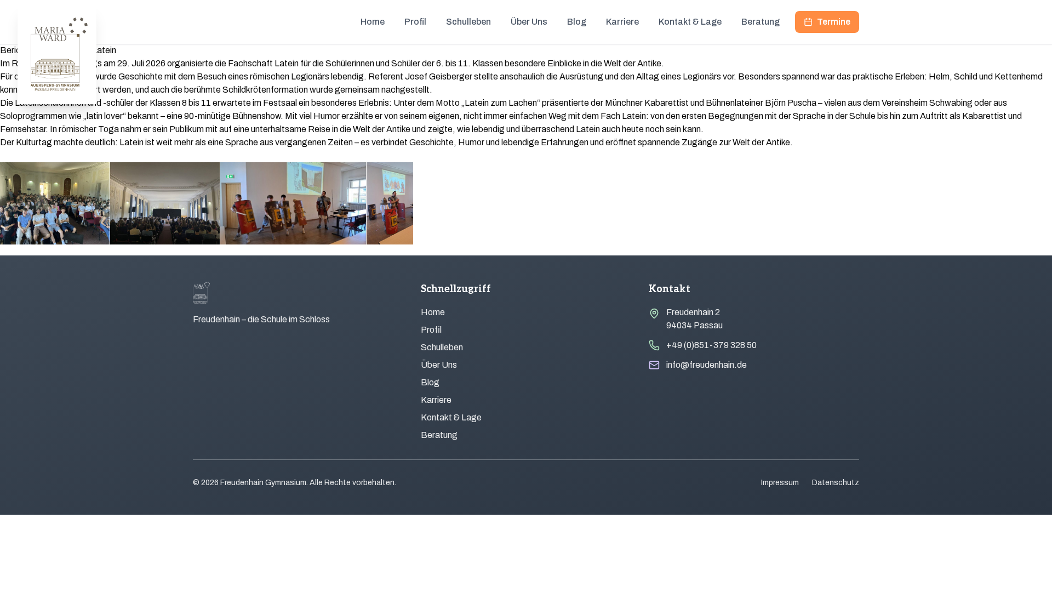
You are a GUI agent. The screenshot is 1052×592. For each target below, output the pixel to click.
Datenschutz (835, 483)
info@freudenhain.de (706, 364)
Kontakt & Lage (690, 21)
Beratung (760, 21)
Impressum (780, 483)
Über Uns (529, 21)
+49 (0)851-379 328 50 (711, 345)
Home (373, 21)
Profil (415, 21)
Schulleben (468, 21)
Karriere (622, 21)
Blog (576, 21)
